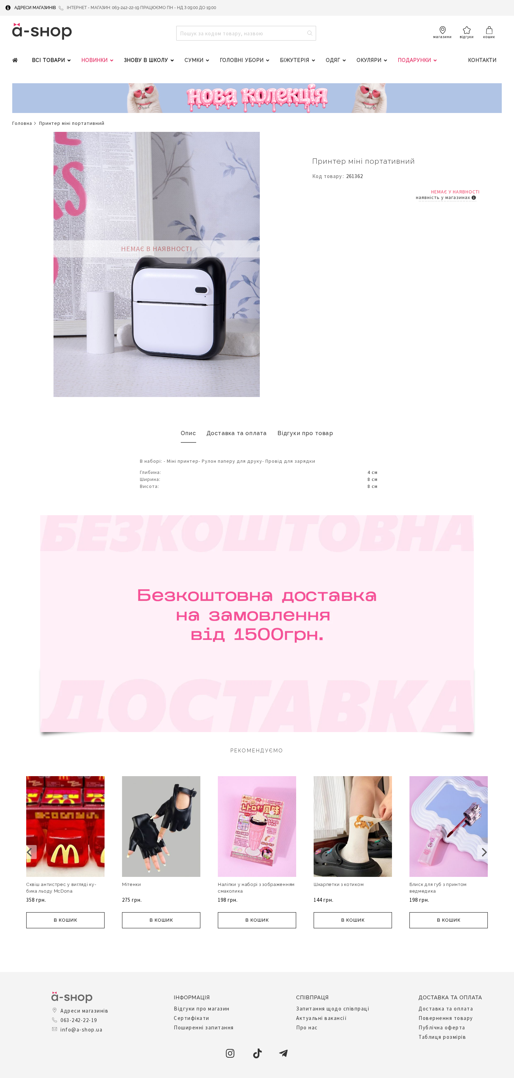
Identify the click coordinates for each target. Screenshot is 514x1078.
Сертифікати (191, 1018)
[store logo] (42, 31)
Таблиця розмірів (442, 1037)
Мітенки (131, 884)
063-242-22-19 (78, 1020)
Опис (188, 433)
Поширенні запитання (204, 1027)
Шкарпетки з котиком (339, 884)
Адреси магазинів (35, 7)
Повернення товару (446, 1018)
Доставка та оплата (237, 433)
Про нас (307, 1027)
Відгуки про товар (305, 433)
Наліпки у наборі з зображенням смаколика (256, 888)
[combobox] (246, 33)
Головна (22, 123)
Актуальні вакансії (321, 1018)
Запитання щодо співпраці (332, 1008)
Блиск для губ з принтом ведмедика (438, 888)
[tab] (188, 434)
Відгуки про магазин (202, 1008)
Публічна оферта (442, 1027)
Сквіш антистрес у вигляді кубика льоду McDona (61, 888)
